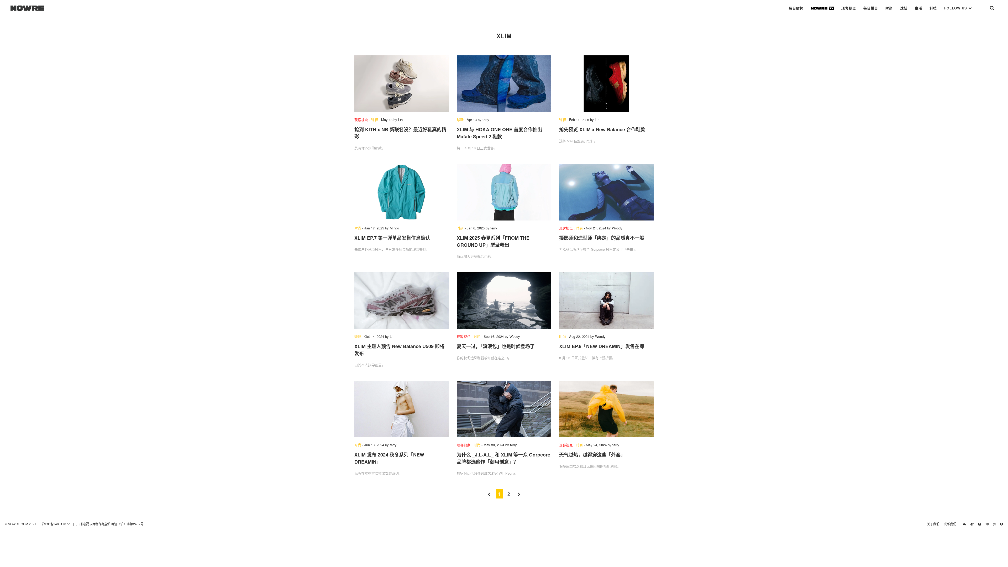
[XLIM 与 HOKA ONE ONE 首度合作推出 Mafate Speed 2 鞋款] (504, 83)
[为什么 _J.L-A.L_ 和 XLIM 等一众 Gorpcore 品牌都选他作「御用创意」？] (504, 409)
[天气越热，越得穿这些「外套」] (606, 409)
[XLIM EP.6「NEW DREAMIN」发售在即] (606, 300)
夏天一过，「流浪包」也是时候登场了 (496, 346)
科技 (933, 8)
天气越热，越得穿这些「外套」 (592, 454)
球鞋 (903, 8)
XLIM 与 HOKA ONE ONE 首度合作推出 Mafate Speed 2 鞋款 (499, 133)
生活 (918, 8)
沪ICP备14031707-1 (57, 524)
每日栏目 (870, 8)
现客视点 (848, 8)
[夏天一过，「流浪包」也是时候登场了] (504, 300)
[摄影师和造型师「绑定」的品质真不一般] (606, 192)
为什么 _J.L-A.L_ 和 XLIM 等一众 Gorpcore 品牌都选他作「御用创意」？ (503, 458)
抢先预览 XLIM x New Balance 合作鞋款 (602, 129)
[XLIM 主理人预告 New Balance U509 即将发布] (401, 300)
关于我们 (933, 524)
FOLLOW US (956, 8)
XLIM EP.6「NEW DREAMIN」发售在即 (601, 346)
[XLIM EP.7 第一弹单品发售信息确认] (401, 192)
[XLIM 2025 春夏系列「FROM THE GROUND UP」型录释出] (504, 192)
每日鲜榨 (796, 8)
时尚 (889, 8)
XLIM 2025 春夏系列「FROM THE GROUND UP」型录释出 (493, 241)
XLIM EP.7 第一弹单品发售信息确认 (392, 237)
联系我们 (951, 524)
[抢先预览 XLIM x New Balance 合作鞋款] (606, 83)
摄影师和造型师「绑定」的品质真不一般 (601, 237)
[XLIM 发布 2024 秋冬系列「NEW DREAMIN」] (401, 409)
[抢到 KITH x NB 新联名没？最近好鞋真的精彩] (401, 83)
